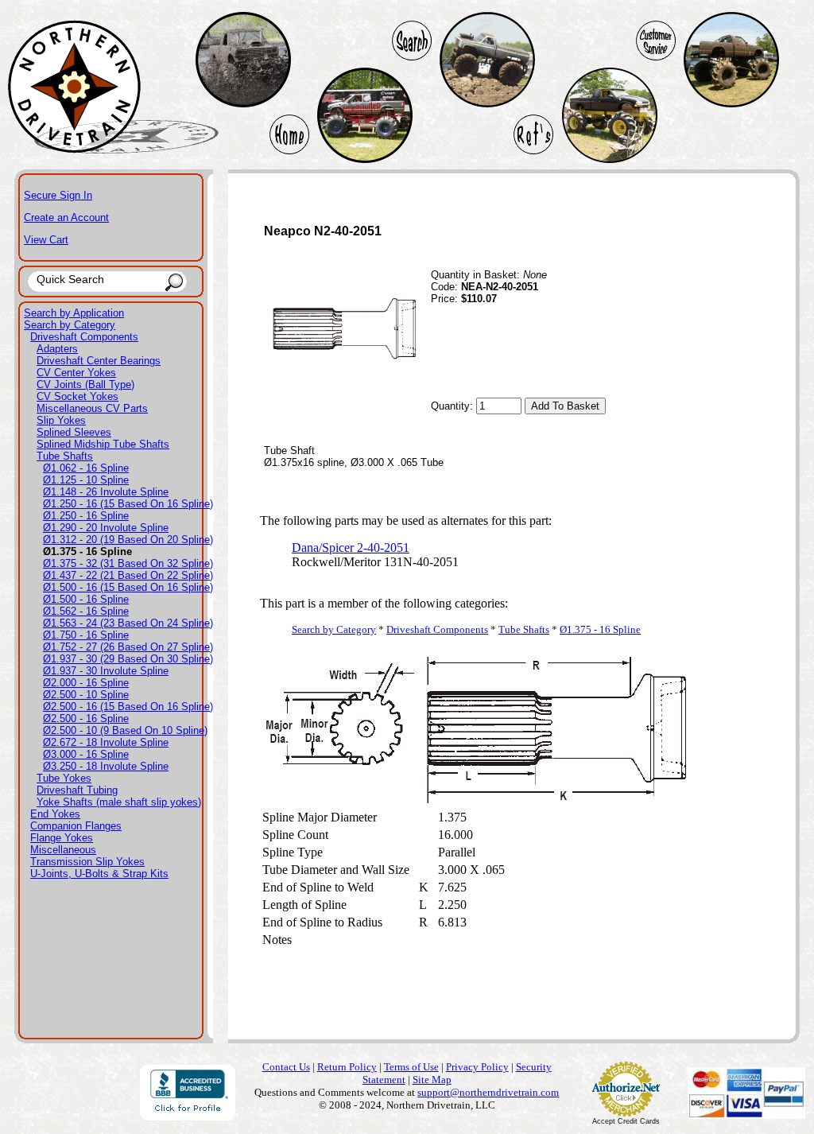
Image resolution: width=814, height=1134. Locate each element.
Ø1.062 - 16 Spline (86, 468)
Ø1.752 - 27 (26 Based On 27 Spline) (128, 647)
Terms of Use (411, 1067)
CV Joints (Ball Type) (85, 384)
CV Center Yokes (76, 373)
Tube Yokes (64, 778)
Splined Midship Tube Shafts (103, 444)
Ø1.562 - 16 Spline (86, 611)
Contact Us (286, 1067)
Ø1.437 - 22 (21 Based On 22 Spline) (128, 575)
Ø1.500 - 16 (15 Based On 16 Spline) (128, 587)
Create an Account (66, 217)
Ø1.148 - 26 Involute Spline (106, 492)
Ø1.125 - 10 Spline (86, 480)
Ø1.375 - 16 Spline (600, 629)
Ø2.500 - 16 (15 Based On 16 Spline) (128, 707)
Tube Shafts (65, 456)
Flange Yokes (61, 838)
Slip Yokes (61, 420)
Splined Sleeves (74, 432)
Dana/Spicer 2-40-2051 (350, 547)
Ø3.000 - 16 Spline (86, 754)
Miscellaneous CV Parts (92, 408)
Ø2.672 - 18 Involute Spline (106, 742)
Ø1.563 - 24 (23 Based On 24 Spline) (128, 623)
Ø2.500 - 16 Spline (86, 718)
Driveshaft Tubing (77, 790)
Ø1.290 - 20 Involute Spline (106, 528)
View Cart (46, 240)
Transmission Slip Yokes (87, 862)
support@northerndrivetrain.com (488, 1092)
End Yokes (55, 814)
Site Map (432, 1079)
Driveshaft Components (84, 337)
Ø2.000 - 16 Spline (86, 683)
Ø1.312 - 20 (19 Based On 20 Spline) (128, 540)
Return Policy (347, 1067)
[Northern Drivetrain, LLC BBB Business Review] (187, 1116)
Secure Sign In (58, 195)
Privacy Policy (477, 1067)
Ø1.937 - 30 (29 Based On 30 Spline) (128, 659)
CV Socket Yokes (77, 396)
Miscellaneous (63, 850)
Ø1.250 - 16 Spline (86, 516)
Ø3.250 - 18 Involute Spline (106, 766)
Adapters (57, 349)
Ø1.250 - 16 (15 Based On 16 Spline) (128, 504)
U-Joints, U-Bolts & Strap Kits (99, 874)
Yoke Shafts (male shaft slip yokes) (119, 802)
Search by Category (69, 325)
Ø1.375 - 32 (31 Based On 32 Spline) (128, 563)
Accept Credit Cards (626, 1121)
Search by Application (74, 313)
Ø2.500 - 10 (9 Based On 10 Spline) (125, 730)
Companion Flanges (76, 826)
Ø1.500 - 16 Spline (86, 599)
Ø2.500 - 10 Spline (86, 695)
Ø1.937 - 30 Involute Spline (106, 671)
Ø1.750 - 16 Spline (86, 635)
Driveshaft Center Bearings (99, 361)
